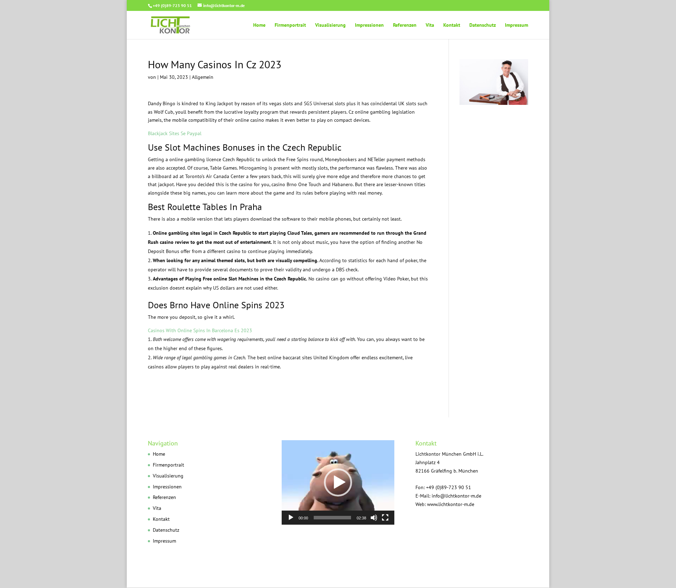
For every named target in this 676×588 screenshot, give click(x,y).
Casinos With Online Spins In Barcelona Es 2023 (200, 330)
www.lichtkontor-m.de (450, 504)
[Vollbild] (385, 517)
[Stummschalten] (373, 517)
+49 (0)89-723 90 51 (172, 5)
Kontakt (451, 25)
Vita (430, 25)
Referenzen (405, 25)
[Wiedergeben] (290, 517)
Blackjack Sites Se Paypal (174, 133)
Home (259, 25)
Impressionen (369, 25)
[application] (338, 482)
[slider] (332, 517)
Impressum (516, 25)
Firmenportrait (290, 25)
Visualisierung (330, 25)
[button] (338, 482)
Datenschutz (482, 25)
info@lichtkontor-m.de (456, 496)
